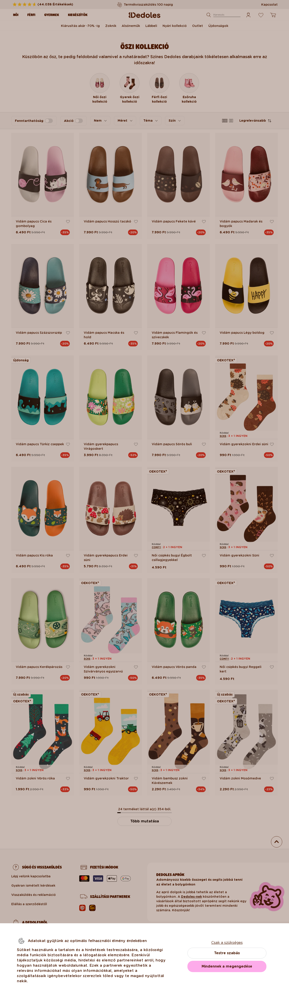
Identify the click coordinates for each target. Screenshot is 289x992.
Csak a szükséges (227, 942)
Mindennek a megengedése (227, 966)
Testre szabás (227, 953)
